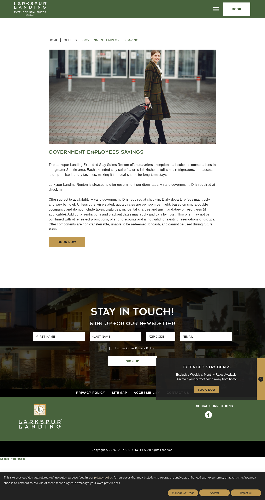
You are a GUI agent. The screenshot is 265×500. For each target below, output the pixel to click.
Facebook (208, 414)
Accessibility (147, 392)
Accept (214, 493)
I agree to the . (135, 348)
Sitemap (119, 392)
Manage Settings (183, 493)
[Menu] (216, 9)
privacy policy (103, 477)
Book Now (67, 242)
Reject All (246, 493)
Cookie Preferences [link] (12, 459)
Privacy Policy (144, 348)
